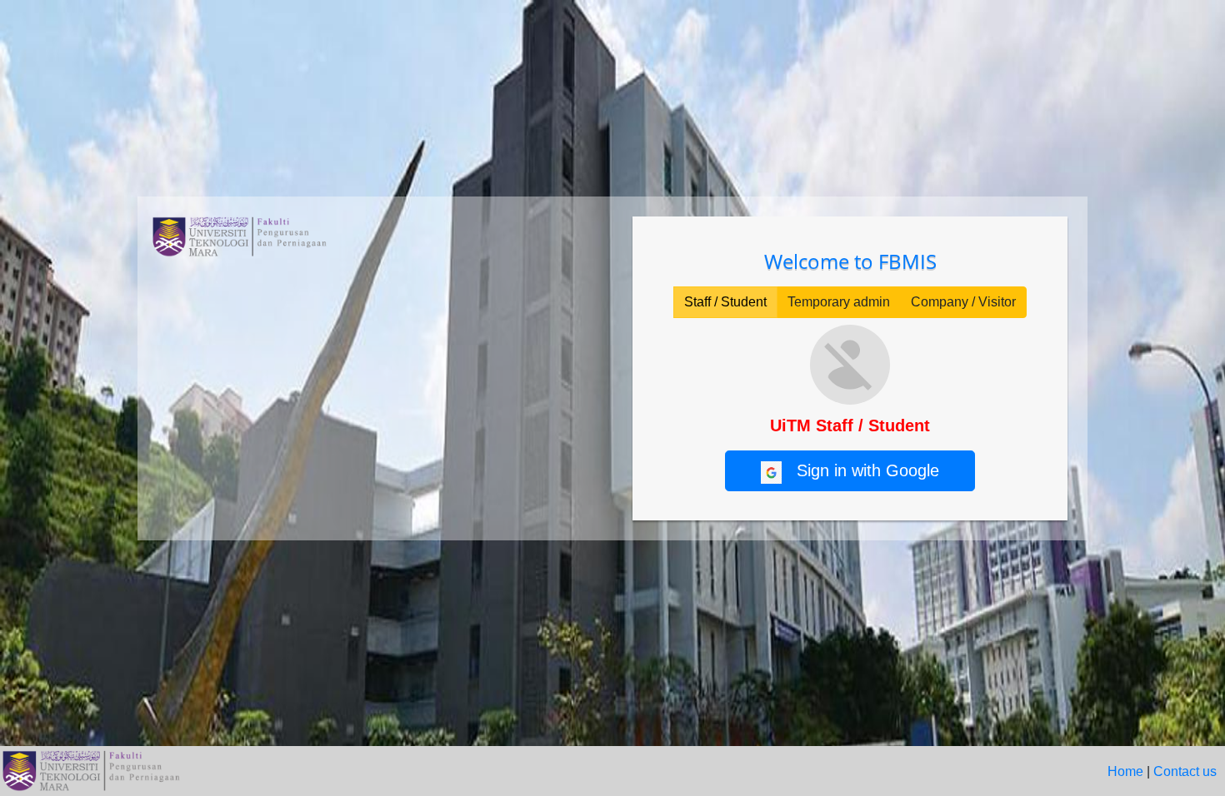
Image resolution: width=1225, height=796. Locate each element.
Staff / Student (725, 302)
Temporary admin (839, 302)
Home (1125, 771)
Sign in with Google (860, 470)
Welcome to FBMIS (850, 261)
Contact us (1185, 771)
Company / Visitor (963, 302)
